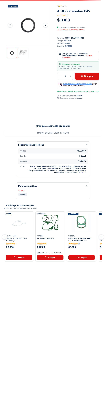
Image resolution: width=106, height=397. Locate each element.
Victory (21, 190)
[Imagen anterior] (10, 25)
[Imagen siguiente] (45, 25)
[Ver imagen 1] (12, 53)
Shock (22, 194)
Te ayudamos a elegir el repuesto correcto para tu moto (78, 91)
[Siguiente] (101, 237)
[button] (28, 25)
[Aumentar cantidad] (70, 76)
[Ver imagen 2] (23, 53)
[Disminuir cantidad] (60, 76)
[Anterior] (4, 237)
